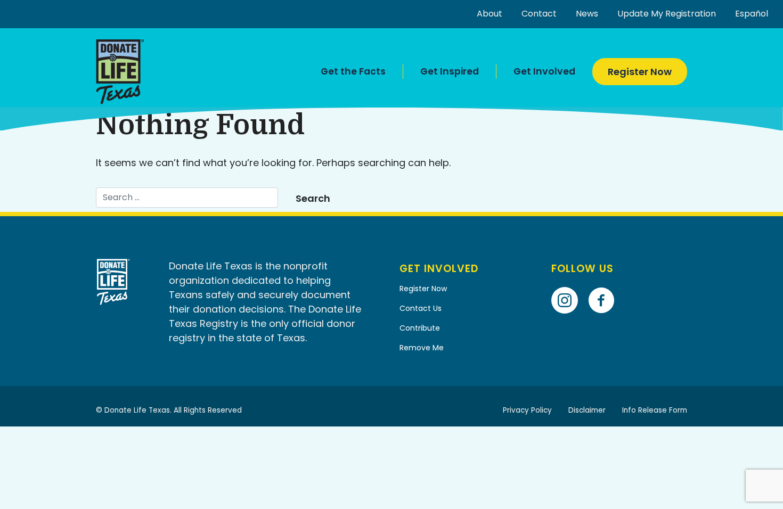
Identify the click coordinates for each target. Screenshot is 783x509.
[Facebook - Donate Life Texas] (605, 285)
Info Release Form (654, 410)
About (489, 13)
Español (751, 13)
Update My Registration (666, 13)
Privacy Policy (527, 410)
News (587, 13)
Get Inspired (449, 71)
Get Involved (544, 71)
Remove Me (421, 347)
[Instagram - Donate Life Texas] (568, 285)
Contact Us (420, 308)
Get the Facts (353, 71)
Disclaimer (587, 410)
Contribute (419, 328)
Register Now (640, 71)
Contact (539, 13)
